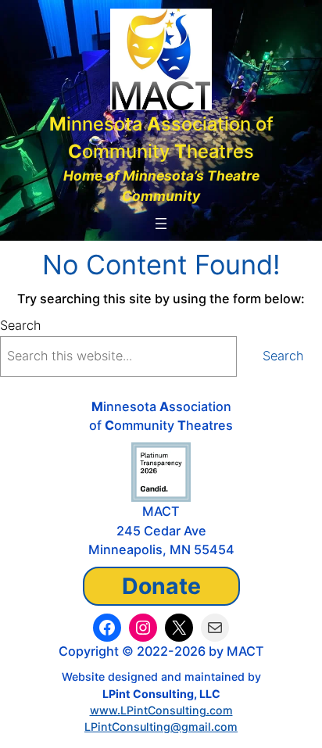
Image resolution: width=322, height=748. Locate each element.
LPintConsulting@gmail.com (161, 726)
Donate (161, 585)
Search (20, 325)
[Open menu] (161, 223)
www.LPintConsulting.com (161, 710)
